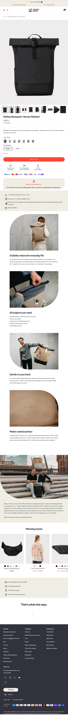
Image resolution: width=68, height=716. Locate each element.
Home (4, 16)
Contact (5, 645)
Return (5, 648)
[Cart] (64, 10)
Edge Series (49, 638)
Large (17, 148)
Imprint (27, 642)
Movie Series (50, 645)
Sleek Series (49, 635)
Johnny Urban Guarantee (10, 655)
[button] (5, 109)
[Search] (7, 10)
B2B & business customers (32, 635)
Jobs (26, 638)
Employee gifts (7, 661)
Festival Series (50, 642)
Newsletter (28, 655)
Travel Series (50, 632)
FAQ (4, 642)
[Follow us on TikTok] (5, 682)
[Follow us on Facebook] (5, 677)
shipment (6, 651)
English (10, 694)
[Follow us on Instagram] (10, 677)
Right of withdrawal (30, 645)
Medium (8, 148)
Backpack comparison (9, 632)
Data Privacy (28, 651)
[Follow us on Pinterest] (14, 677)
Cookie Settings (29, 658)
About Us (27, 632)
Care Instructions (8, 635)
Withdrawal (11, 689)
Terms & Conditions (30, 648)
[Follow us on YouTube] (19, 677)
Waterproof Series (51, 648)
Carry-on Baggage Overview (11, 638)
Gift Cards (6, 658)
